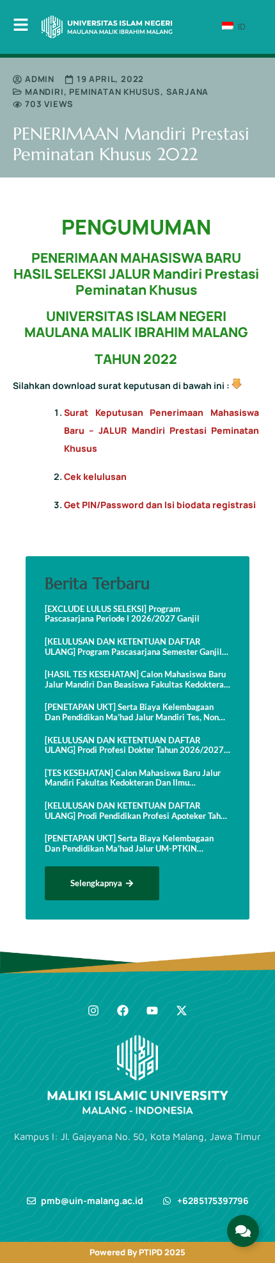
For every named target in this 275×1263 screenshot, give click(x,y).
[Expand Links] (243, 1231)
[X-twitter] (181, 1010)
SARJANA (187, 91)
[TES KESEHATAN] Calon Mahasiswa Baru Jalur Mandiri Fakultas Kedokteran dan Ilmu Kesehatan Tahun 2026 (133, 778)
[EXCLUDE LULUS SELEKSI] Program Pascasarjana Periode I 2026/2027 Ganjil (122, 614)
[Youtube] (152, 1010)
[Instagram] (93, 1010)
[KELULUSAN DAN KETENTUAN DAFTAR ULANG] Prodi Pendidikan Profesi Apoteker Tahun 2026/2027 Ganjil (137, 811)
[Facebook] (122, 1010)
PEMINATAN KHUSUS (115, 91)
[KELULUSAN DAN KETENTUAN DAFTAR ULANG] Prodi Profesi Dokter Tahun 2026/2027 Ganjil (134, 745)
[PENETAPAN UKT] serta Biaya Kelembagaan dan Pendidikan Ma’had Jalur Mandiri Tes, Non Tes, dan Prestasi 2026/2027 (132, 712)
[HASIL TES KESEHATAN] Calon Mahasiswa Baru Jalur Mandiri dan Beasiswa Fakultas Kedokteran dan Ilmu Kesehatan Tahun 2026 (136, 679)
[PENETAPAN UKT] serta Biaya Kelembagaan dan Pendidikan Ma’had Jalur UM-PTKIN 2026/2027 (129, 844)
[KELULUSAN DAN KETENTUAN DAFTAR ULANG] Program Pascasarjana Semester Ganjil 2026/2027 (133, 647)
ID (240, 26)
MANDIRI (44, 91)
